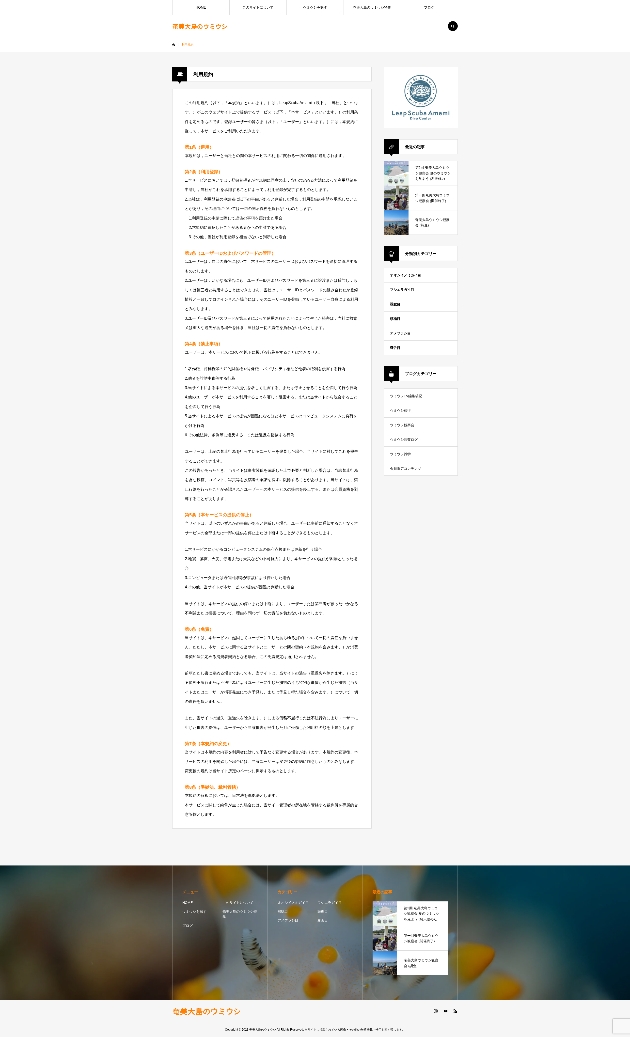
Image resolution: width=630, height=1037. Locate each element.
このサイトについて (257, 7)
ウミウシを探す (315, 7)
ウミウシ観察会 (402, 425)
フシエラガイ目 (402, 290)
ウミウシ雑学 (400, 454)
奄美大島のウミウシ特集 (372, 7)
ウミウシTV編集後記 (406, 396)
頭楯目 (395, 319)
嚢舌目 (395, 348)
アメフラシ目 (400, 333)
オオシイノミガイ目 (405, 275)
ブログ (429, 7)
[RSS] (455, 1010)
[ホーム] (173, 45)
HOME (201, 7)
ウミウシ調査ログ (404, 439)
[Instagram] (435, 1010)
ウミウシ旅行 (400, 410)
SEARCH (453, 26)
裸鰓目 (395, 304)
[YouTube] (445, 1010)
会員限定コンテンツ (405, 469)
